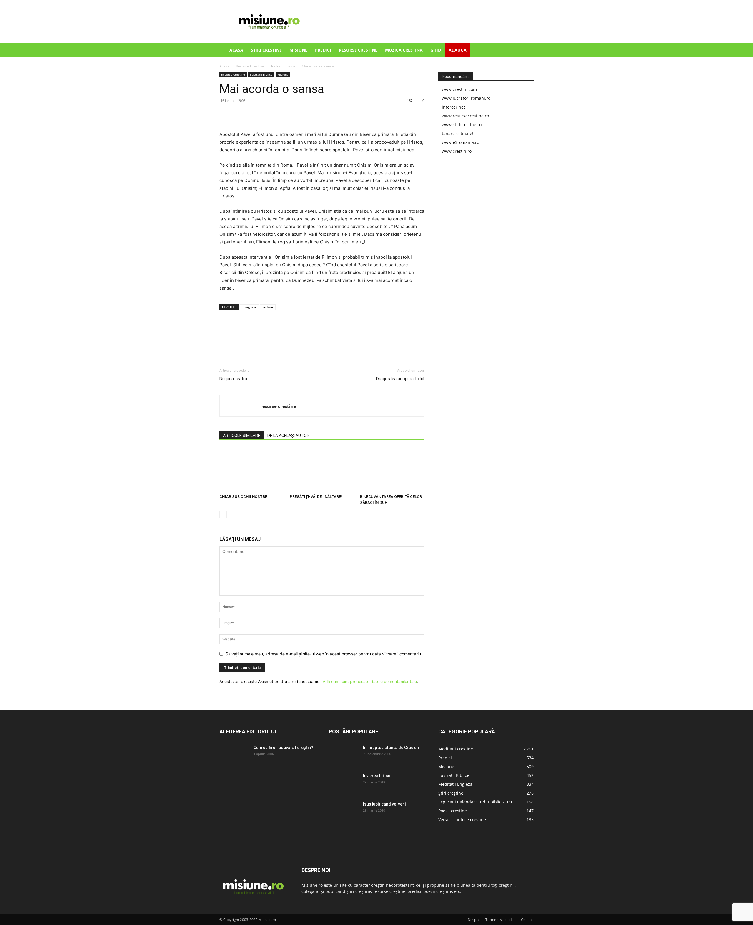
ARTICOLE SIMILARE (241, 435)
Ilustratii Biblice (282, 66)
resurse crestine (278, 406)
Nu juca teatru (233, 378)
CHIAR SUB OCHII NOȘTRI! (243, 496)
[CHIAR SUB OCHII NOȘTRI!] (251, 470)
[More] (280, 114)
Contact (527, 919)
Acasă (236, 50)
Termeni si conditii (500, 919)
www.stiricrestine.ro (462, 124)
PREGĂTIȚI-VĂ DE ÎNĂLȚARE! (316, 496)
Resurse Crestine (358, 50)
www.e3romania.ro (460, 142)
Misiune (298, 50)
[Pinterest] (252, 114)
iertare (268, 307)
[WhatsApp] (266, 114)
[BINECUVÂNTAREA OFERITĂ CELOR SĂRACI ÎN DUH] (392, 470)
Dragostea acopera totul (400, 378)
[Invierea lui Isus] (343, 783)
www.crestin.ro (457, 151)
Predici (323, 50)
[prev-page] (223, 514)
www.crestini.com (459, 89)
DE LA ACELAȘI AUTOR (288, 435)
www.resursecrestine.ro (465, 116)
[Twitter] (239, 114)
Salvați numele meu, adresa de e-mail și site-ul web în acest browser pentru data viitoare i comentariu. (324, 653)
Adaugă (458, 50)
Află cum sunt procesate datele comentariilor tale (370, 681)
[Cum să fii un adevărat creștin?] (234, 755)
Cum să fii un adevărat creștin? (283, 747)
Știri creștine (266, 50)
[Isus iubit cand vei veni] (343, 811)
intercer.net (453, 107)
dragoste (249, 307)
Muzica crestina (404, 50)
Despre (474, 919)
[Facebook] (225, 114)
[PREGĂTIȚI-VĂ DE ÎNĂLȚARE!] (322, 470)
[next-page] (232, 514)
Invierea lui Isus (378, 775)
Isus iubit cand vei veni (384, 804)
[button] (526, 50)
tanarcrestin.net (458, 133)
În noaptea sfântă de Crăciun (391, 747)
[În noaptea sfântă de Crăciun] (343, 755)
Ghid (435, 50)
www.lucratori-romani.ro (466, 98)
